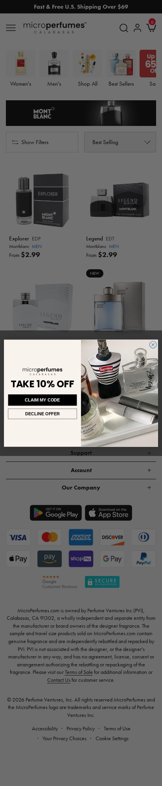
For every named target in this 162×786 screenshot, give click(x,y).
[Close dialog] (152, 344)
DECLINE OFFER (42, 413)
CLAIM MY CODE (42, 399)
